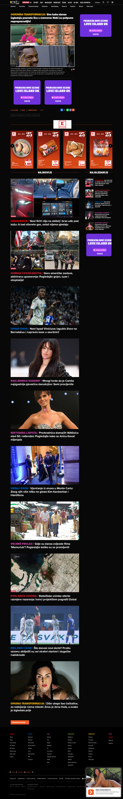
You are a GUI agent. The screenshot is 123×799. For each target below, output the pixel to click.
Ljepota (69, 745)
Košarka (30, 748)
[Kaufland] (61, 124)
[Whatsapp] (67, 110)
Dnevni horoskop (33, 6)
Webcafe (56, 2)
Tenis (29, 751)
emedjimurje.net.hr (32, 786)
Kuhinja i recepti (72, 742)
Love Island (49, 751)
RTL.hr (12, 786)
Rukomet (30, 740)
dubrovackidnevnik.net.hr (84, 786)
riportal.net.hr (71, 786)
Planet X (64, 6)
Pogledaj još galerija (18, 722)
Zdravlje (70, 759)
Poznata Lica (20, 115)
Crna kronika (13, 742)
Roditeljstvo (71, 756)
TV (47, 748)
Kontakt (61, 778)
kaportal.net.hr (50, 786)
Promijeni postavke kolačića (72, 778)
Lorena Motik (32, 110)
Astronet (13, 6)
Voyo (48, 762)
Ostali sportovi (31, 754)
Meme (13, 115)
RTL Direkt (12, 748)
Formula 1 (30, 759)
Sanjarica (111, 743)
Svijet (11, 740)
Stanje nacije (13, 751)
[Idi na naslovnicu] (15, 4)
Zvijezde (49, 737)
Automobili (70, 765)
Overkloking (54, 6)
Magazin (48, 2)
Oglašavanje (21, 778)
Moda (69, 751)
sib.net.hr (42, 786)
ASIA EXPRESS (85, 2)
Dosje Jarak (12, 754)
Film (48, 740)
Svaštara (72, 6)
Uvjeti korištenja (30, 778)
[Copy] (73, 110)
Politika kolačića (41, 778)
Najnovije (111, 740)
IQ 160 (76, 2)
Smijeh (28, 115)
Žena (64, 2)
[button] (12, 146)
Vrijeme (12, 756)
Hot (41, 2)
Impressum (13, 778)
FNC (29, 756)
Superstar (49, 754)
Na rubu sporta (31, 745)
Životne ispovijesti (72, 762)
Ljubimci (70, 748)
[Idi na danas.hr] (27, 2)
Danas (12, 734)
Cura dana (22, 6)
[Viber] (70, 110)
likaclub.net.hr (31, 789)
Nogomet (30, 737)
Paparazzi (49, 745)
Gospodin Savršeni (51, 756)
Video (111, 737)
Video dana (90, 6)
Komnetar (45, 6)
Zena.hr (17, 786)
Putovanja (70, 754)
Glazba (48, 742)
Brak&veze (70, 737)
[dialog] (103, 782)
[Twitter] (64, 110)
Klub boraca (31, 742)
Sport (35, 2)
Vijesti (11, 737)
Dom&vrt (70, 740)
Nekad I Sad (36, 115)
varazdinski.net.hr (61, 786)
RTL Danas (12, 745)
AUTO (70, 2)
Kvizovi (81, 6)
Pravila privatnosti (52, 778)
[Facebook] (62, 110)
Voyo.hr (23, 786)
